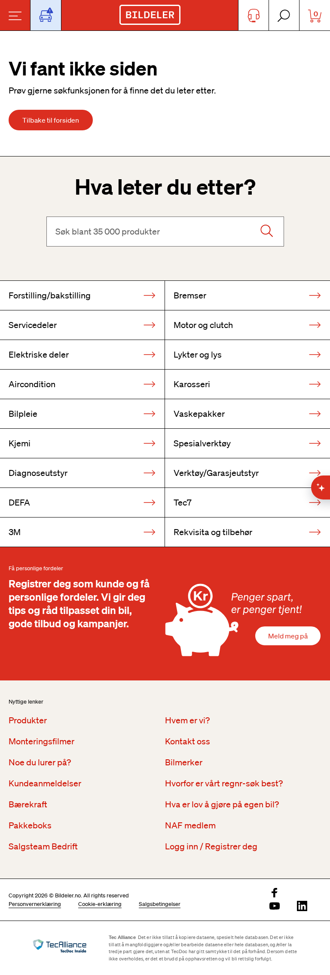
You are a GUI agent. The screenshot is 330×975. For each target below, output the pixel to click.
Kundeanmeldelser (45, 783)
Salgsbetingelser (159, 904)
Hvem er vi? (187, 720)
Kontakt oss (187, 741)
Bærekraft (28, 804)
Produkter (28, 720)
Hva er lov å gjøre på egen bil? (222, 804)
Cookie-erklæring (100, 904)
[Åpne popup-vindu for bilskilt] (46, 15)
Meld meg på (288, 636)
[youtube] (274, 906)
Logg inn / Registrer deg (211, 846)
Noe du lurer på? (40, 762)
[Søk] (266, 232)
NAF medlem (190, 825)
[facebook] (274, 893)
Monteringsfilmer (41, 741)
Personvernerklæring (35, 904)
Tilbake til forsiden (50, 120)
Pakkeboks (30, 825)
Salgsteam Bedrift (43, 846)
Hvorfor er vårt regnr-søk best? (224, 783)
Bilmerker (183, 762)
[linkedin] (302, 906)
